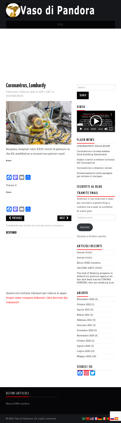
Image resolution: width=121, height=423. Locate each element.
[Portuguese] (108, 418)
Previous (17, 218)
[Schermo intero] (110, 129)
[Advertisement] (60, 52)
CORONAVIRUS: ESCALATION (93, 146)
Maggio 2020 (84, 356)
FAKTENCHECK (14, 95)
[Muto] (106, 129)
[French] (96, 418)
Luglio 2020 (83, 351)
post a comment (54, 225)
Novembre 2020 (85, 335)
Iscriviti (84, 227)
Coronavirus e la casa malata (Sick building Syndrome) (93, 153)
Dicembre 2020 (85, 330)
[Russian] (112, 418)
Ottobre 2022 (84, 304)
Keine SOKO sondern (89, 262)
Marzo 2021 (83, 314)
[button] (96, 121)
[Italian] (104, 418)
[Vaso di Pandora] (51, 10)
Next (63, 218)
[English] (92, 418)
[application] (96, 121)
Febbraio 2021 (84, 319)
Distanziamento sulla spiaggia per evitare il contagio (94, 175)
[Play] (81, 129)
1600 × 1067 (45, 91)
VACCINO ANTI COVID (89, 267)
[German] (100, 418)
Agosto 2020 (83, 345)
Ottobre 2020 (84, 340)
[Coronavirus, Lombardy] (38, 122)
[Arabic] (84, 418)
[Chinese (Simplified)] (88, 418)
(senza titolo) (84, 252)
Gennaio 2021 (84, 325)
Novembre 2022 (85, 299)
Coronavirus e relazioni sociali (94, 167)
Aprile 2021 (83, 309)
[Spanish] (117, 418)
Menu (60, 24)
